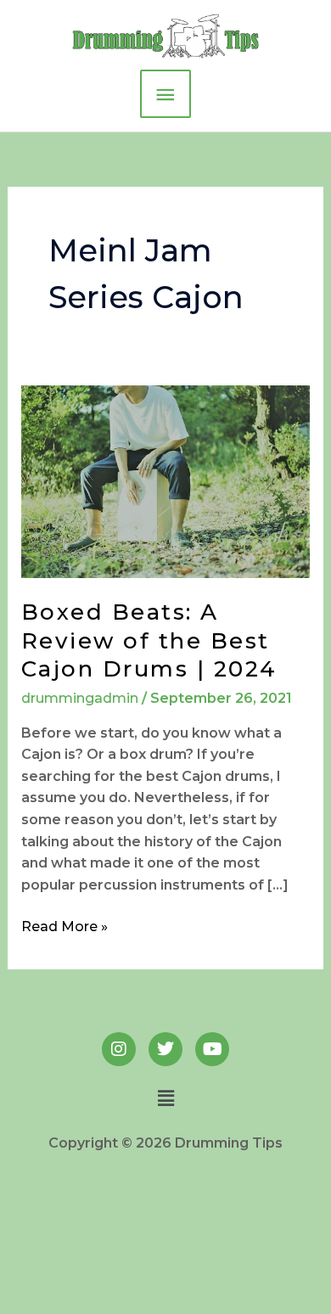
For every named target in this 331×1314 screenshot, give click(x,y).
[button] (165, 1099)
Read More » (64, 925)
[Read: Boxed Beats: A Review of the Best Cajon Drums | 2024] (166, 481)
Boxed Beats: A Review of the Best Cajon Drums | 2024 (149, 640)
